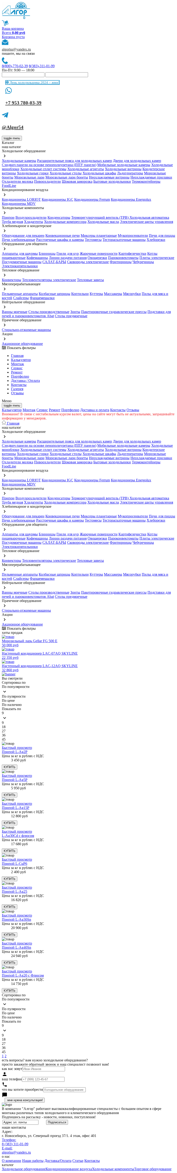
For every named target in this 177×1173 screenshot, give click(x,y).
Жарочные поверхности (99, 253)
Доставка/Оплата (57, 1161)
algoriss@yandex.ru (16, 49)
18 (4, 727)
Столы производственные (48, 312)
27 (4, 731)
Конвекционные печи (62, 235)
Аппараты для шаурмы (20, 253)
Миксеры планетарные (99, 235)
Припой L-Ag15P (15, 808)
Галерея (17, 389)
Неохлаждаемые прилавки (151, 177)
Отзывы (17, 393)
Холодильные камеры (19, 161)
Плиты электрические (156, 258)
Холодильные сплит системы (43, 169)
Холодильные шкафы (99, 173)
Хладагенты (33, 222)
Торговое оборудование (152, 1169)
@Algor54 (13, 127)
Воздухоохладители (31, 217)
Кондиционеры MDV (19, 204)
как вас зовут (12, 1069)
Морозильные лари (29, 177)
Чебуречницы (143, 262)
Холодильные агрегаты (85, 169)
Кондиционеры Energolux (131, 199)
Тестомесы (93, 240)
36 (4, 735)
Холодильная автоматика (149, 217)
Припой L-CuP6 (14, 864)
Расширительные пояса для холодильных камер (74, 161)
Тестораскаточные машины (124, 240)
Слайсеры (21, 298)
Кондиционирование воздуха (69, 1169)
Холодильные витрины (123, 169)
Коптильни (80, 294)
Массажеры (113, 294)
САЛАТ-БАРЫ (54, 262)
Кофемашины (37, 258)
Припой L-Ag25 (14, 891)
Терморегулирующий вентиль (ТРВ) (100, 217)
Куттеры (96, 294)
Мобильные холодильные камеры (123, 165)
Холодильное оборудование (24, 1169)
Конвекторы (11, 280)
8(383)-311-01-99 (42, 66)
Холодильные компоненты (113, 1169)
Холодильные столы (66, 173)
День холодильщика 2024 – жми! (34, 82)
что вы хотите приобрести (22, 1089)
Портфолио (20, 376)
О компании (11, 1161)
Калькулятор (21, 360)
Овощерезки (97, 258)
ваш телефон (12, 1079)
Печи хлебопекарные (18, 240)
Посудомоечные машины (21, 262)
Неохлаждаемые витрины (109, 177)
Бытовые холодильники (112, 181)
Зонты (75, 312)
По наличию (12, 705)
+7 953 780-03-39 (23, 103)
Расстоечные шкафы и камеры (60, 240)
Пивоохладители (47, 181)
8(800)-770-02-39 (15, 66)
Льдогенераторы (130, 173)
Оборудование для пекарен (23, 235)
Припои (8, 217)
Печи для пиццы (162, 235)
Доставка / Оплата (25, 381)
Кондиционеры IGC (57, 199)
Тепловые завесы (90, 280)
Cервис (17, 368)
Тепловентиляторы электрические (49, 280)
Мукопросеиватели (133, 235)
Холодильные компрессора (65, 222)
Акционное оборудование (22, 344)
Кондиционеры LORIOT (21, 199)
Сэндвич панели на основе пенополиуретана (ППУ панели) (49, 165)
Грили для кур (67, 253)
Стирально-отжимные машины (26, 330)
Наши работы (33, 1161)
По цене (8, 700)
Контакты (19, 385)
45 (4, 739)
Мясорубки (132, 294)
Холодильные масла (103, 222)
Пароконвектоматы (123, 258)
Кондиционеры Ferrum (92, 199)
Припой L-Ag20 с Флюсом (23, 975)
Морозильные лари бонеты (66, 177)
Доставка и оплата (94, 410)
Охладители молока (17, 181)
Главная (17, 356)
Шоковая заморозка (77, 181)
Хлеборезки (156, 240)
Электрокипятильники (20, 266)
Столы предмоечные (71, 316)
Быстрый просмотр (17, 748)
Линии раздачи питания (68, 258)
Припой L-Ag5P (14, 780)
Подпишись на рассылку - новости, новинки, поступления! (49, 1117)
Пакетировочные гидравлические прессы (114, 312)
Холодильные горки (33, 173)
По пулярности (14, 696)
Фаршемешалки (42, 298)
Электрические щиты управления (146, 222)
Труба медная (12, 222)
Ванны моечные (14, 312)
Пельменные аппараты (20, 294)
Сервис (42, 410)
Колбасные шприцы (54, 294)
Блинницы (47, 253)
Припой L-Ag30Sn (16, 919)
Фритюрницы (121, 262)
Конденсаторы (58, 217)
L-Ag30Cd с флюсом (18, 836)
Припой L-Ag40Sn (16, 947)
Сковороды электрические (88, 262)
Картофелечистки (132, 253)
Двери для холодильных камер (137, 161)
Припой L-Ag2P (14, 752)
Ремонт (17, 372)
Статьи (77, 1161)
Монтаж (17, 364)
